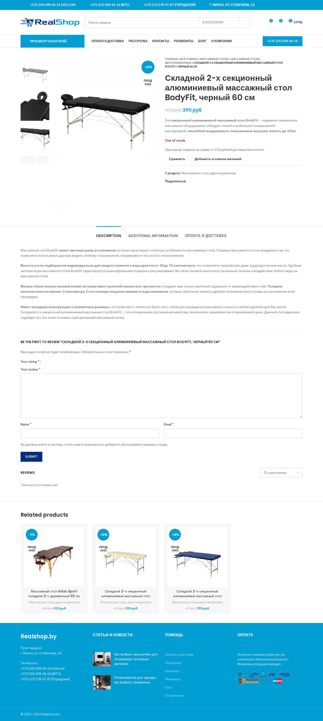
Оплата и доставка (179, 654)
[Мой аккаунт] (260, 22)
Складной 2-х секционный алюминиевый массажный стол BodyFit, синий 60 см (197, 596)
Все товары (189, 58)
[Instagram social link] (293, 5)
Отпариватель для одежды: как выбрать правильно (135, 680)
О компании (174, 695)
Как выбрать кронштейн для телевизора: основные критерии (135, 659)
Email (169, 424)
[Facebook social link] (190, 181)
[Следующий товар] (300, 62)
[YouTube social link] (299, 5)
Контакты (172, 671)
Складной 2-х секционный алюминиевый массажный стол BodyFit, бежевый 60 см (125, 596)
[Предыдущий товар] (290, 62)
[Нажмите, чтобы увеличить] (61, 207)
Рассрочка (173, 663)
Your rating (30, 361)
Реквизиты (173, 679)
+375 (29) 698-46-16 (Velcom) (43, 668)
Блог (168, 687)
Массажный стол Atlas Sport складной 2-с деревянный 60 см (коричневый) (54, 596)
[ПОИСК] (244, 22)
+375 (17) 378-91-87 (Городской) (45, 679)
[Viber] (201, 181)
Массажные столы (214, 58)
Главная (171, 58)
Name (26, 424)
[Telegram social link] (195, 181)
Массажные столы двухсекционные (209, 173)
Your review (30, 369)
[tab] (108, 233)
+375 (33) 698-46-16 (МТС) (41, 674)
